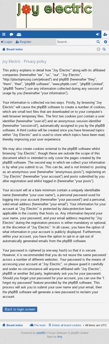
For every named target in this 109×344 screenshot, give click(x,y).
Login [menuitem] (98, 35)
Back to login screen (20, 309)
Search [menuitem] (105, 50)
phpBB (41, 332)
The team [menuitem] (40, 325)
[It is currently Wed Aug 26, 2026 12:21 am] (98, 49)
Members (20, 35)
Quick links (5, 35)
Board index (15, 325)
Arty (59, 336)
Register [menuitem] (106, 35)
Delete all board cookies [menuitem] (66, 325)
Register (25, 42)
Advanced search (105, 42)
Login (8, 42)
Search (98, 42)
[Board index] (54, 15)
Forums (12, 35)
